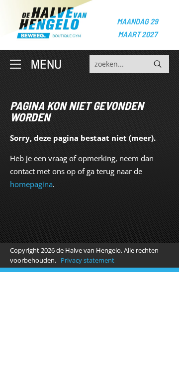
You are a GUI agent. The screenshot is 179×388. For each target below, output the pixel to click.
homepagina (31, 184)
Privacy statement (87, 260)
